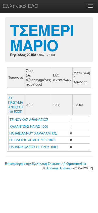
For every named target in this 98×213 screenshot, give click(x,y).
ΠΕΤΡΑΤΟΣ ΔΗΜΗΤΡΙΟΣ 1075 (32, 140)
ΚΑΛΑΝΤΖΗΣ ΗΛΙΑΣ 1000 (29, 126)
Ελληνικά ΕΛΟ (20, 5)
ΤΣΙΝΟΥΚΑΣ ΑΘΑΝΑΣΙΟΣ (29, 119)
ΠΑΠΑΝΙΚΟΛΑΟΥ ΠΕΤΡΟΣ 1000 (34, 146)
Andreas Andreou (59, 168)
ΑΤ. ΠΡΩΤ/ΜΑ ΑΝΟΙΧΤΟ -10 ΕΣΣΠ (15, 104)
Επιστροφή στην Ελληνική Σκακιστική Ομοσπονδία (45, 163)
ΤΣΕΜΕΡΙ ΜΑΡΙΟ (42, 37)
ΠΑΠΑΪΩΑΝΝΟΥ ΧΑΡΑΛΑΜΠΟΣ (34, 133)
